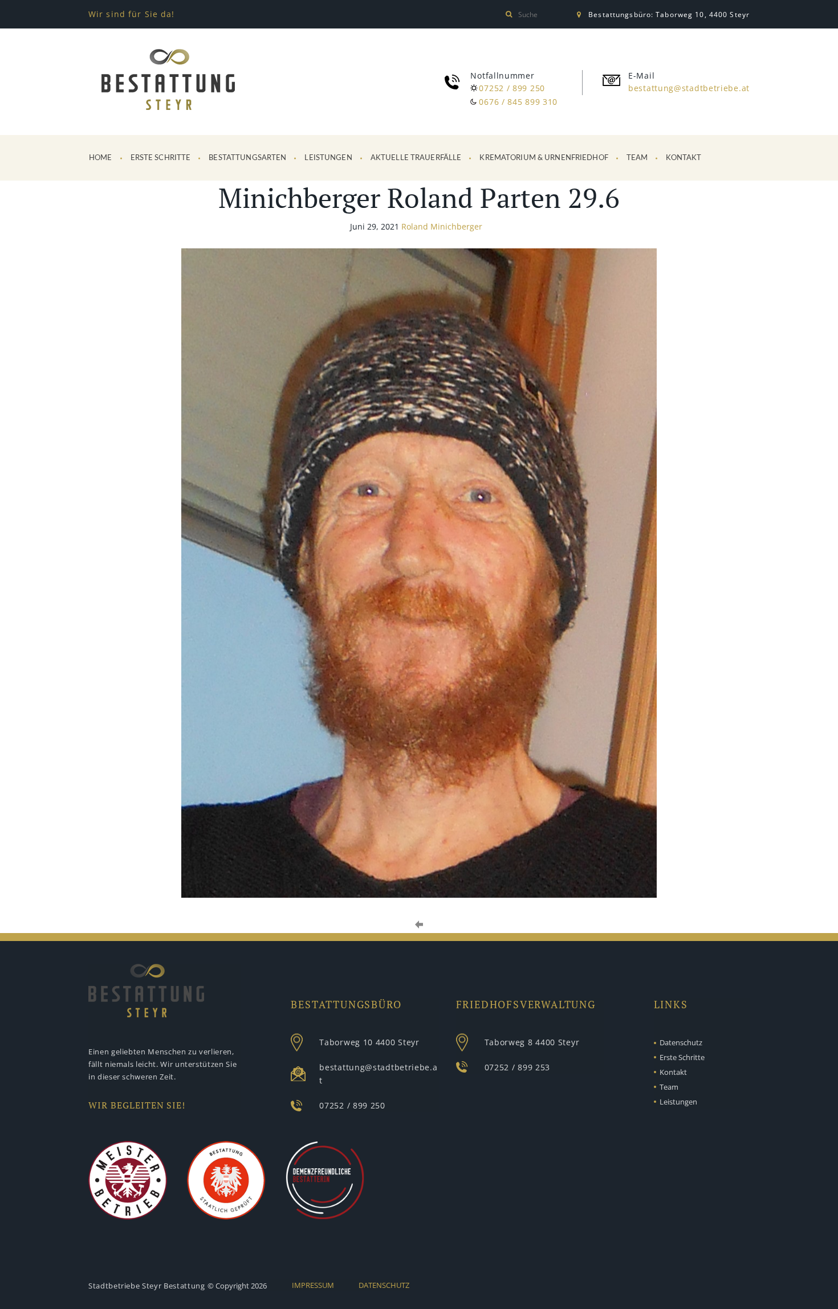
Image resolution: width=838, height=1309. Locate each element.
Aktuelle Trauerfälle (416, 158)
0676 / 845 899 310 (518, 101)
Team (637, 158)
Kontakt (683, 158)
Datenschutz (681, 1042)
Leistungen (328, 158)
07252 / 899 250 (512, 88)
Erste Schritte (161, 158)
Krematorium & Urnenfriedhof (543, 158)
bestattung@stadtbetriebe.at (689, 88)
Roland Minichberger (441, 226)
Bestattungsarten (247, 158)
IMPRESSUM (313, 1285)
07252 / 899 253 (518, 1067)
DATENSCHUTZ (384, 1285)
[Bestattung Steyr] (168, 81)
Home (100, 158)
